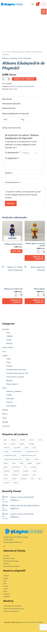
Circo (4, 351)
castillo (26, 447)
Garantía (6, 564)
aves (5, 444)
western (15, 482)
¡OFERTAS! (6, 597)
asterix (40, 440)
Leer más (16, 251)
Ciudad (4, 355)
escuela (36, 459)
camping (31, 444)
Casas (8, 362)
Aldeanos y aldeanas (14, 391)
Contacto (6, 556)
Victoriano (6, 426)
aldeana (13, 440)
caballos (21, 444)
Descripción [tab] (7, 99)
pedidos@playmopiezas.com (12, 542)
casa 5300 (17, 447)
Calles (8, 359)
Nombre (8, 173)
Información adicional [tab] (11, 103)
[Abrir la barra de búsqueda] (33, 4)
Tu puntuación (12, 152)
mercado (16, 471)
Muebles (9, 380)
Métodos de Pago (9, 558)
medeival (33, 467)
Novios (4, 414)
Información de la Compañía (12, 606)
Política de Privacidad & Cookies (13, 609)
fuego (21, 463)
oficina (6, 475)
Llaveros (9, 402)
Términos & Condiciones (11, 611)
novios (35, 471)
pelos (34, 475)
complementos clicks (10, 455)
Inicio (4, 52)
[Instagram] (4, 546)
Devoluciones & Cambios (11, 566)
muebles (25, 471)
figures (6, 463)
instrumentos (16, 467)
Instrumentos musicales (15, 377)
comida (6, 451)
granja (38, 463)
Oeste (4, 418)
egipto (28, 459)
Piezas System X (12, 384)
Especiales (10, 398)
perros (6, 478)
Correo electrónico (12, 182)
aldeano (22, 440)
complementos (17, 451)
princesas (24, 478)
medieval (6, 471)
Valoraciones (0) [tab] (8, 108)
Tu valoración (12, 158)
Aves (8, 332)
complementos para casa (28, 455)
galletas (30, 463)
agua (5, 440)
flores (14, 463)
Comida (9, 366)
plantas (14, 478)
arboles (31, 440)
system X (6, 482)
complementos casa (32, 451)
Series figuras (11, 406)
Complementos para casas (16, 369)
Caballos (9, 336)
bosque (13, 444)
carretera (7, 447)
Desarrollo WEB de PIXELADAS (34, 622)
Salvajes (9, 343)
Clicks (4, 388)
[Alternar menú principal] (43, 4)
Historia (5, 410)
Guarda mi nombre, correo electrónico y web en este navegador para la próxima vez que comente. (23, 195)
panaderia (15, 475)
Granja (8, 340)
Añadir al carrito (24, 79)
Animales (5, 329)
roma (32, 478)
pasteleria (25, 475)
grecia (6, 467)
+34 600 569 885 (8, 540)
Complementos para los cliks (17, 373)
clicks (34, 447)
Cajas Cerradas (7, 347)
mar (25, 467)
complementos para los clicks (13, 459)
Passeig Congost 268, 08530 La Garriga (15, 537)
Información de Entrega (11, 561)
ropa (39, 478)
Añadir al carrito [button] (38, 258)
